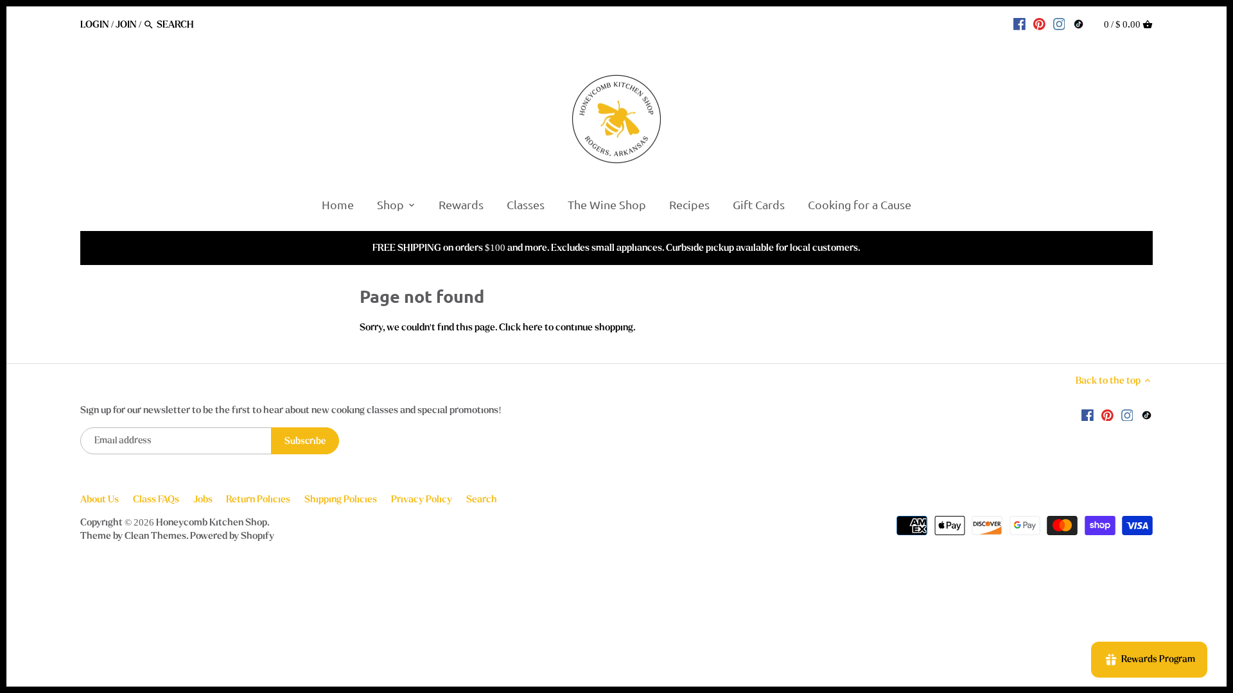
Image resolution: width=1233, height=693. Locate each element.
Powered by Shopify (232, 536)
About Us (99, 499)
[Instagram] (1059, 24)
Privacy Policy (421, 499)
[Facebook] (1019, 24)
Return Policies (258, 499)
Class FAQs (156, 499)
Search (481, 499)
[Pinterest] (1039, 24)
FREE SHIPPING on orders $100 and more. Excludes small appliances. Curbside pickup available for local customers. (616, 248)
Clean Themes (155, 536)
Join (126, 24)
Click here (521, 327)
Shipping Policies (340, 499)
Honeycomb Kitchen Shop (211, 522)
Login (94, 24)
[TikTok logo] (1078, 24)
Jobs (203, 499)
